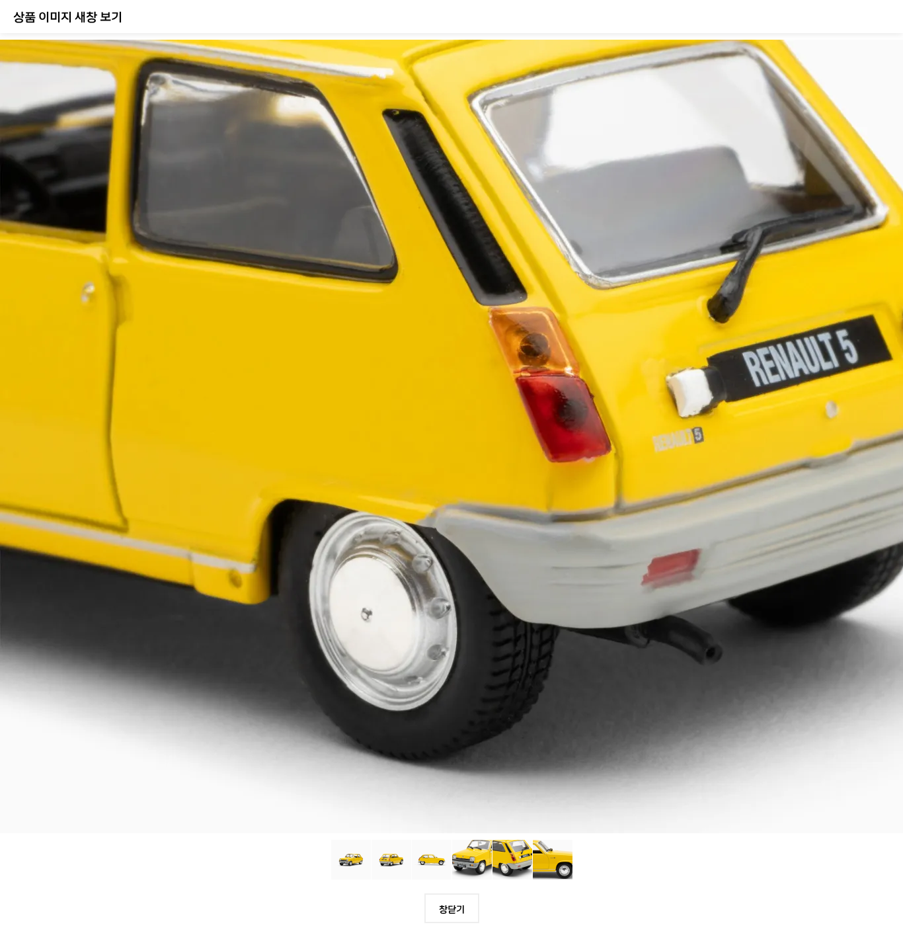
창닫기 (452, 908)
